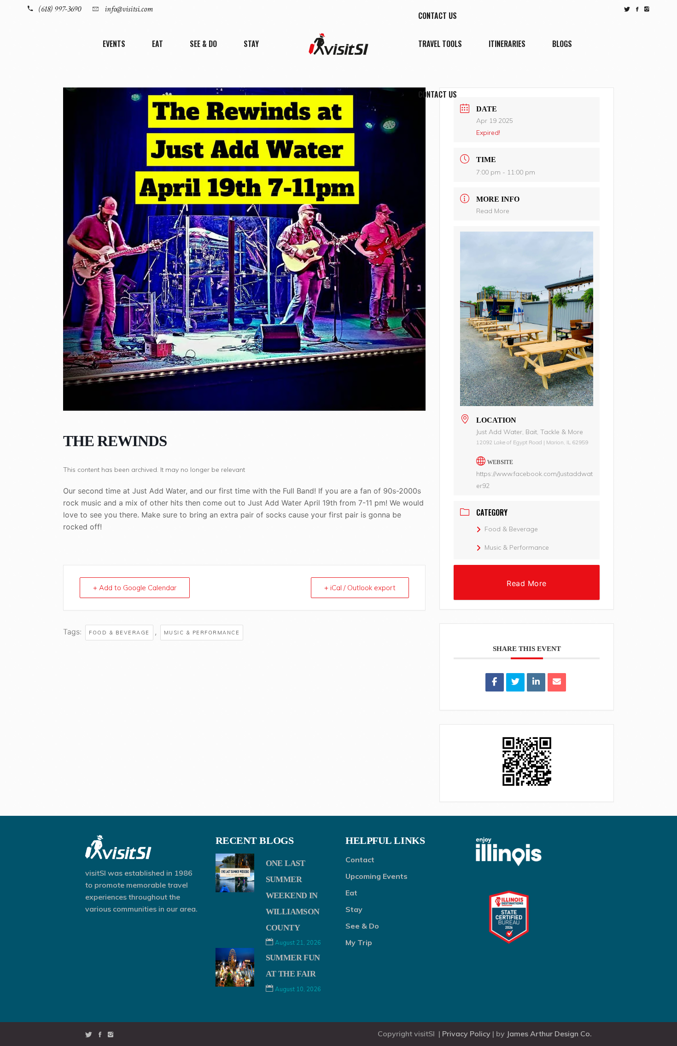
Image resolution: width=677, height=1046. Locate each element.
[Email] (557, 682)
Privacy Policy (466, 1033)
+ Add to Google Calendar (134, 587)
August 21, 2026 (298, 942)
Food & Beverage (119, 632)
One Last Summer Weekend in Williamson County (293, 895)
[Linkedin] (536, 682)
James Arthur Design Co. (549, 1033)
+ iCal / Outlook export (360, 587)
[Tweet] (515, 682)
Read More (492, 211)
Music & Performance (202, 632)
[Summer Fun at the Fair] (235, 967)
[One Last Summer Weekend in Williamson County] (235, 873)
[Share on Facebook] (494, 682)
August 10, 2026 (298, 989)
